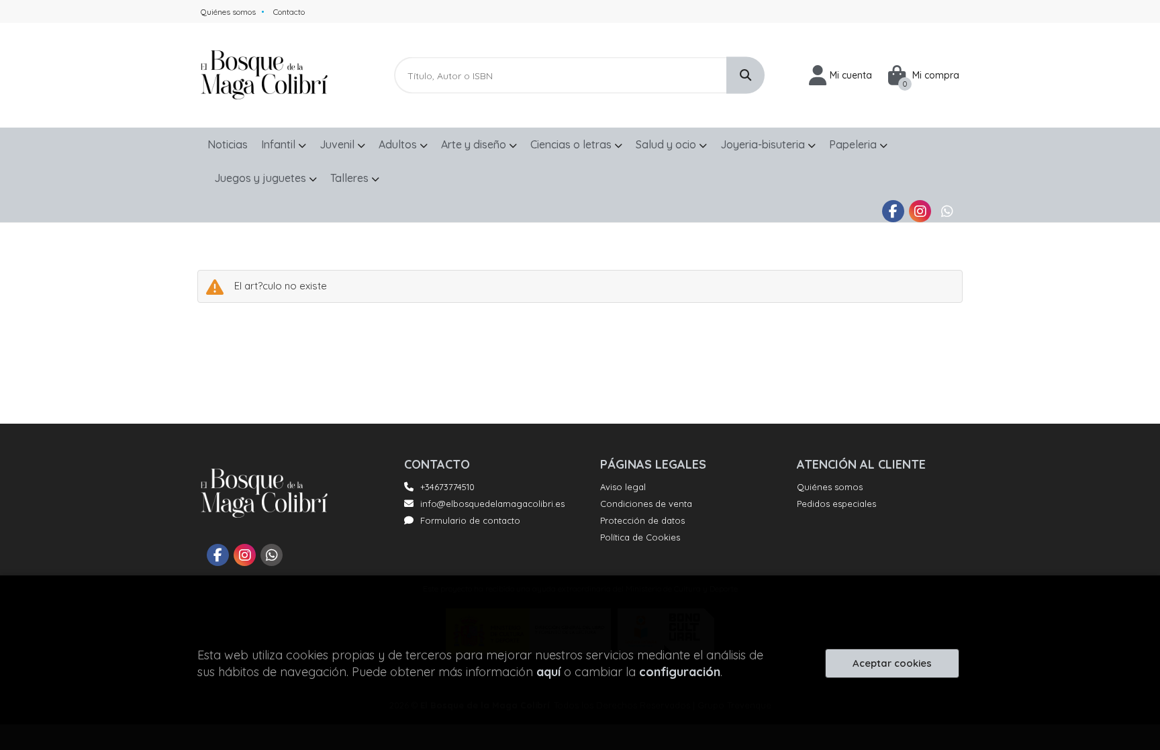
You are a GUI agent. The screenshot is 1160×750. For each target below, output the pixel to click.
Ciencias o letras (572, 144)
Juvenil (338, 144)
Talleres (350, 178)
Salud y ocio (667, 144)
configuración (679, 671)
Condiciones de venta (646, 503)
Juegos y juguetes (261, 178)
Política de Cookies (640, 537)
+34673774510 (447, 486)
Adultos (399, 144)
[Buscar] (745, 75)
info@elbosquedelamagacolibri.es (492, 503)
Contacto (289, 12)
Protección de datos (642, 520)
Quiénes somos (228, 12)
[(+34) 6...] (947, 211)
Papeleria (854, 144)
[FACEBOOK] (893, 211)
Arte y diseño (475, 144)
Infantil (279, 144)
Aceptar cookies (892, 663)
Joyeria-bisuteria (764, 144)
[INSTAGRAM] (920, 211)
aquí (548, 671)
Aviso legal (623, 486)
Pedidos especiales (836, 503)
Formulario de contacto (470, 520)
